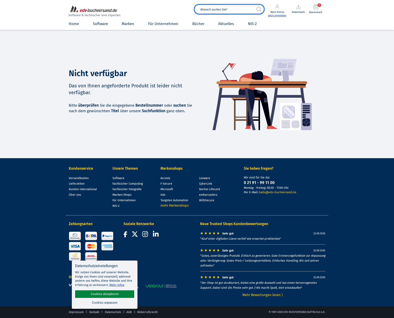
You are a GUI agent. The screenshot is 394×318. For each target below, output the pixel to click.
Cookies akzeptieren (105, 294)
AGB (129, 312)
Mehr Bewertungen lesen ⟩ (262, 295)
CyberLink (205, 183)
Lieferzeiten (77, 183)
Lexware (204, 178)
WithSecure (206, 200)
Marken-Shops (122, 195)
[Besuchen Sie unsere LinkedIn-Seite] (156, 235)
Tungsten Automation (174, 200)
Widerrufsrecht (147, 312)
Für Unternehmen (124, 200)
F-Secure (166, 183)
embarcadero (208, 195)
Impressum (76, 312)
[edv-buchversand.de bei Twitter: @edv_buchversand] (135, 235)
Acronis (165, 178)
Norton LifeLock (209, 189)
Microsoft (166, 189)
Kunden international (83, 189)
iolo (162, 195)
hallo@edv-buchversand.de (277, 192)
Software (118, 178)
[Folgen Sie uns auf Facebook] (126, 235)
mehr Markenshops (174, 205)
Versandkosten (79, 178)
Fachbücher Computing (127, 183)
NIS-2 (115, 206)
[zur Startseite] (93, 11)
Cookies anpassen (104, 302)
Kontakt (94, 312)
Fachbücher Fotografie (127, 189)
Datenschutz (113, 312)
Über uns (75, 195)
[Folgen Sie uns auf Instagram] (146, 235)
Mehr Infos (116, 285)
